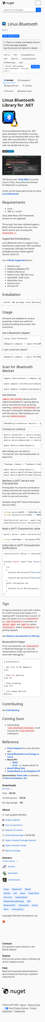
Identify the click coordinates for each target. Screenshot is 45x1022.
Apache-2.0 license (14, 830)
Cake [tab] (21, 62)
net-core (8, 897)
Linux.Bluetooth (10, 193)
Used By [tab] (28, 85)
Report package (12, 850)
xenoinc (11, 866)
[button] (35, 66)
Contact (7, 943)
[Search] (38, 10)
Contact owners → (10, 861)
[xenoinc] (4, 866)
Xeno (6, 909)
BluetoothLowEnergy (14, 901)
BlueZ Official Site (16, 768)
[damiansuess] (4, 880)
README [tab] (10, 80)
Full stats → (7, 789)
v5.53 (14, 765)
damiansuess (14, 879)
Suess (35, 905)
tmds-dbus (33, 893)
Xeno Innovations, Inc (16, 778)
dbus (22, 893)
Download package (14, 835)
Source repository (13, 825)
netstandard (21, 897)
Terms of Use (34, 1004)
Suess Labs (22, 775)
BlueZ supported (16, 260)
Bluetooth (17, 889)
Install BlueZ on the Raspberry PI (23, 771)
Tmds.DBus (23, 179)
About (23, 1004)
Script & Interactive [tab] (29, 59)
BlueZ (27, 889)
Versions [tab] (10, 91)
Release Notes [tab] (26, 91)
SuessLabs (13, 873)
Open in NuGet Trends (15, 845)
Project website (12, 820)
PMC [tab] (15, 55)
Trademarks (19, 1011)
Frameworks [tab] (25, 80)
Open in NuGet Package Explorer (20, 840)
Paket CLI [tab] (14, 59)
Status (6, 955)
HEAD (15, 762)
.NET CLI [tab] (7, 55)
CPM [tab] (5, 59)
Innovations (17, 909)
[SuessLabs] (4, 873)
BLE (28, 901)
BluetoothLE (9, 905)
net (15, 893)
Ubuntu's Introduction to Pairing (22, 636)
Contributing (12, 710)
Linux (6, 889)
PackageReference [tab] (27, 55)
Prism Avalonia (14, 748)
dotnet (7, 893)
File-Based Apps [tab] (9, 62)
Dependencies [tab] (12, 85)
